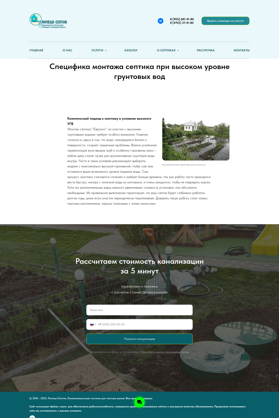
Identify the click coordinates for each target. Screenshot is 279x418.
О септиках (166, 50)
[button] (225, 21)
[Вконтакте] (160, 21)
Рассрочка (206, 50)
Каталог (131, 50)
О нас (67, 50)
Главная (36, 50)
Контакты (242, 50)
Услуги (97, 50)
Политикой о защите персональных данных (165, 351)
